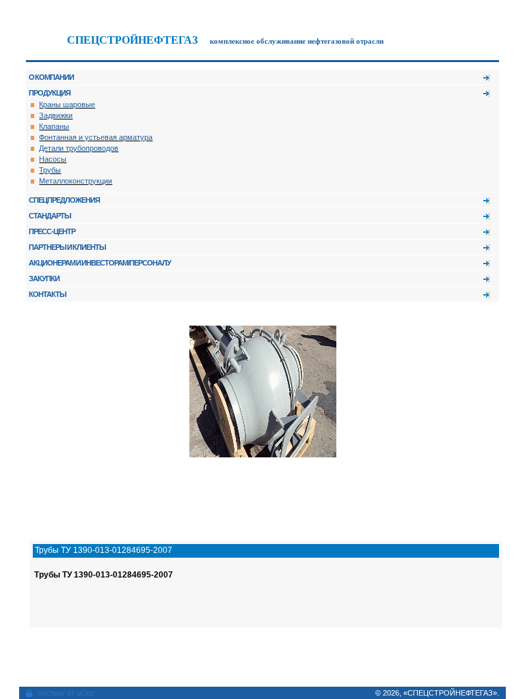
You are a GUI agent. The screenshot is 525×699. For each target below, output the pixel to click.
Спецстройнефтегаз (132, 40)
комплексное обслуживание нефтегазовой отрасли (296, 41)
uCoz (85, 693)
